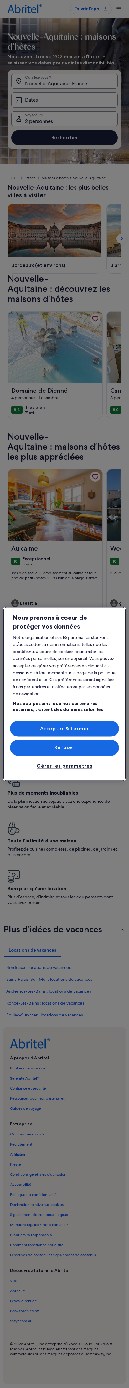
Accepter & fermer (64, 728)
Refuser (64, 748)
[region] (64, 694)
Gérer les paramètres (64, 766)
